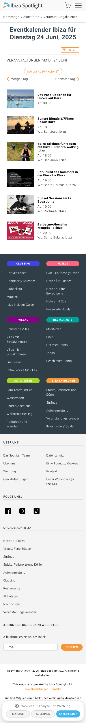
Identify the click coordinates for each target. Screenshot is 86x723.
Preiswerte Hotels (58, 309)
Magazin (13, 296)
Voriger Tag (19, 79)
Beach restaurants (59, 361)
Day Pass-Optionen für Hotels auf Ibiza (54, 96)
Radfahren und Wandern (17, 424)
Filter (72, 49)
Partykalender (16, 273)
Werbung (9, 471)
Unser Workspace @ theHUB (60, 481)
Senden (71, 647)
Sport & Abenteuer (19, 406)
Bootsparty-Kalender (21, 281)
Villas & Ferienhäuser (17, 548)
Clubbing (9, 580)
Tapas (50, 353)
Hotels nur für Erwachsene (55, 291)
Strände (51, 402)
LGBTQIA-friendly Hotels (62, 273)
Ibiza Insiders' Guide (20, 304)
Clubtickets (14, 289)
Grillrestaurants (57, 345)
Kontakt (51, 471)
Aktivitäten (31, 17)
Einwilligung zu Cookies (62, 463)
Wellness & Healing (19, 414)
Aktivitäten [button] (23, 380)
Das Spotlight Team (16, 455)
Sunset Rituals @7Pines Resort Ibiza (55, 120)
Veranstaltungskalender (61, 17)
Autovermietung (57, 410)
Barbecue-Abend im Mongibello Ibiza (52, 226)
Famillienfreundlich (19, 390)
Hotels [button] (63, 263)
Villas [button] (23, 319)
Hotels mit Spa (56, 301)
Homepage (11, 17)
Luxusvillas (14, 362)
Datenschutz (55, 455)
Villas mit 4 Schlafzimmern (17, 352)
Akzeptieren (68, 714)
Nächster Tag (65, 79)
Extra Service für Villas (22, 370)
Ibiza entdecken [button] (63, 380)
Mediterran (53, 329)
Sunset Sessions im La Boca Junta (54, 199)
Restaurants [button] (63, 319)
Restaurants (11, 588)
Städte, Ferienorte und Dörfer (61, 392)
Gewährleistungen (15, 479)
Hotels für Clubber (58, 281)
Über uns (9, 463)
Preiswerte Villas (18, 329)
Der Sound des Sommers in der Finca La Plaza (57, 173)
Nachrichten (11, 604)
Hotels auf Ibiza (14, 540)
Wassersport (15, 398)
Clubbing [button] (23, 263)
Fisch (50, 337)
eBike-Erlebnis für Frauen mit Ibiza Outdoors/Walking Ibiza (58, 147)
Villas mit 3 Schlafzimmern (17, 339)
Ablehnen (43, 714)
